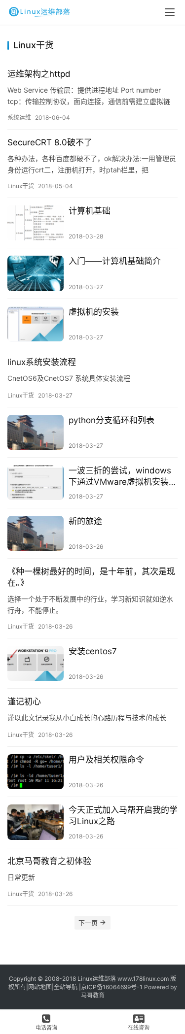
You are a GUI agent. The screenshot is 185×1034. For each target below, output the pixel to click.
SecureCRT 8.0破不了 (49, 142)
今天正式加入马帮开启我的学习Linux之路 (123, 815)
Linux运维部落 (96, 978)
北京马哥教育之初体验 (49, 861)
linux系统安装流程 (41, 362)
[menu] (169, 12)
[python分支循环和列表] (35, 432)
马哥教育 (93, 995)
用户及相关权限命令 (106, 760)
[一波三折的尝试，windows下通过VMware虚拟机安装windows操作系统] (35, 482)
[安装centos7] (35, 663)
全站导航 (65, 987)
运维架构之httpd (39, 74)
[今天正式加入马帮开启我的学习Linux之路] (35, 821)
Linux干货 (20, 186)
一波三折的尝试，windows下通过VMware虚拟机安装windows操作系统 (120, 477)
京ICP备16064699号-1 (112, 987)
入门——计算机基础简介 (115, 261)
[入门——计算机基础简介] (35, 273)
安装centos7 (93, 651)
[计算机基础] (35, 222)
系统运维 (19, 117)
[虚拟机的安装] (35, 323)
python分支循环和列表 (111, 420)
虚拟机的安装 (94, 312)
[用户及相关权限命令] (35, 771)
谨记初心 (24, 701)
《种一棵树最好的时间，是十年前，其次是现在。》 (91, 577)
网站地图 (40, 987)
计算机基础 (90, 211)
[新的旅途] (35, 533)
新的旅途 (85, 521)
